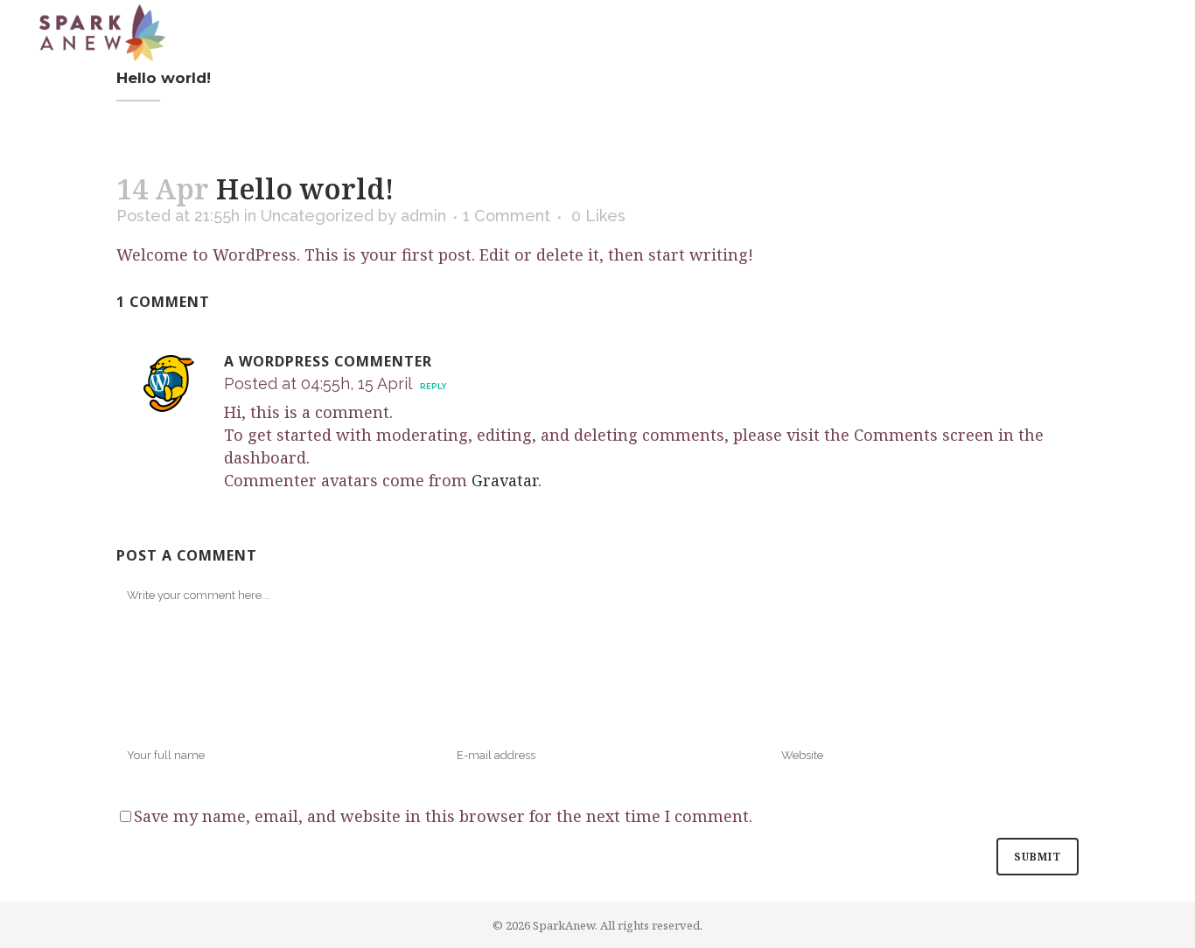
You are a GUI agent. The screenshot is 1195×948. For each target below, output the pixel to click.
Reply (433, 386)
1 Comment (506, 215)
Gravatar (505, 480)
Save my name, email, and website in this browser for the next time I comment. (443, 815)
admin (423, 215)
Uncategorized (317, 215)
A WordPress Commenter (328, 361)
